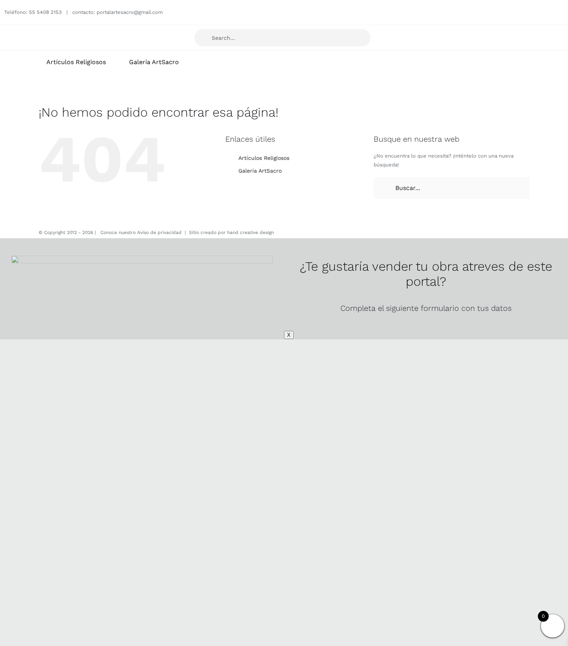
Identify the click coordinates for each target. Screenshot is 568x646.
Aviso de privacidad (159, 232)
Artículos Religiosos (263, 158)
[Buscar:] (451, 187)
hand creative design (250, 232)
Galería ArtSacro (260, 171)
